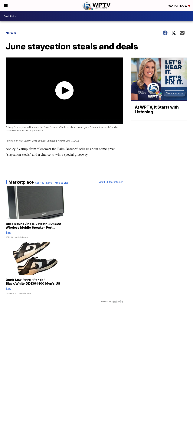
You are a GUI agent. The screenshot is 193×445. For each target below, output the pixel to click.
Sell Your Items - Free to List (51, 183)
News (11, 33)
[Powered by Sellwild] (117, 301)
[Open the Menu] (6, 5)
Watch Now (178, 6)
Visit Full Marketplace (111, 182)
